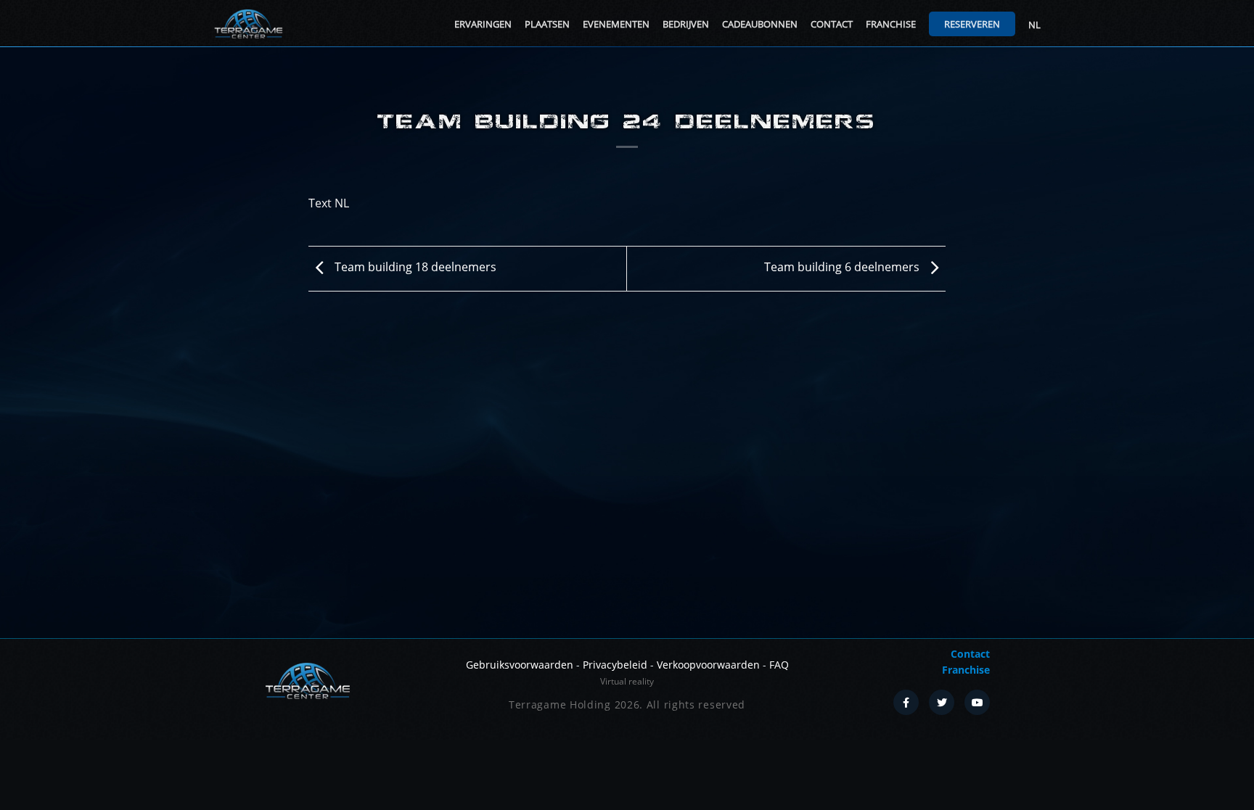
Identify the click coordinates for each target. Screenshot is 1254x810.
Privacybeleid (615, 664)
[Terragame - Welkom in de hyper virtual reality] (248, 24)
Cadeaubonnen (760, 23)
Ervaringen (483, 23)
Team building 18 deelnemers (414, 267)
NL (1034, 24)
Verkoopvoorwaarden (708, 664)
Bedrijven (686, 23)
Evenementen (616, 23)
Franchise (891, 23)
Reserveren (972, 23)
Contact (832, 23)
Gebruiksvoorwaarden (519, 664)
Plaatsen (547, 23)
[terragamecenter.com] (307, 679)
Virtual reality (627, 681)
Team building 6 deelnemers (843, 267)
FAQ (779, 664)
